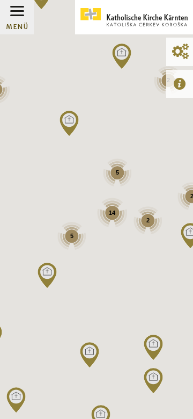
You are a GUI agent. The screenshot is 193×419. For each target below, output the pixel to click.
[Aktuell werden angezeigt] (179, 83)
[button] (153, 381)
